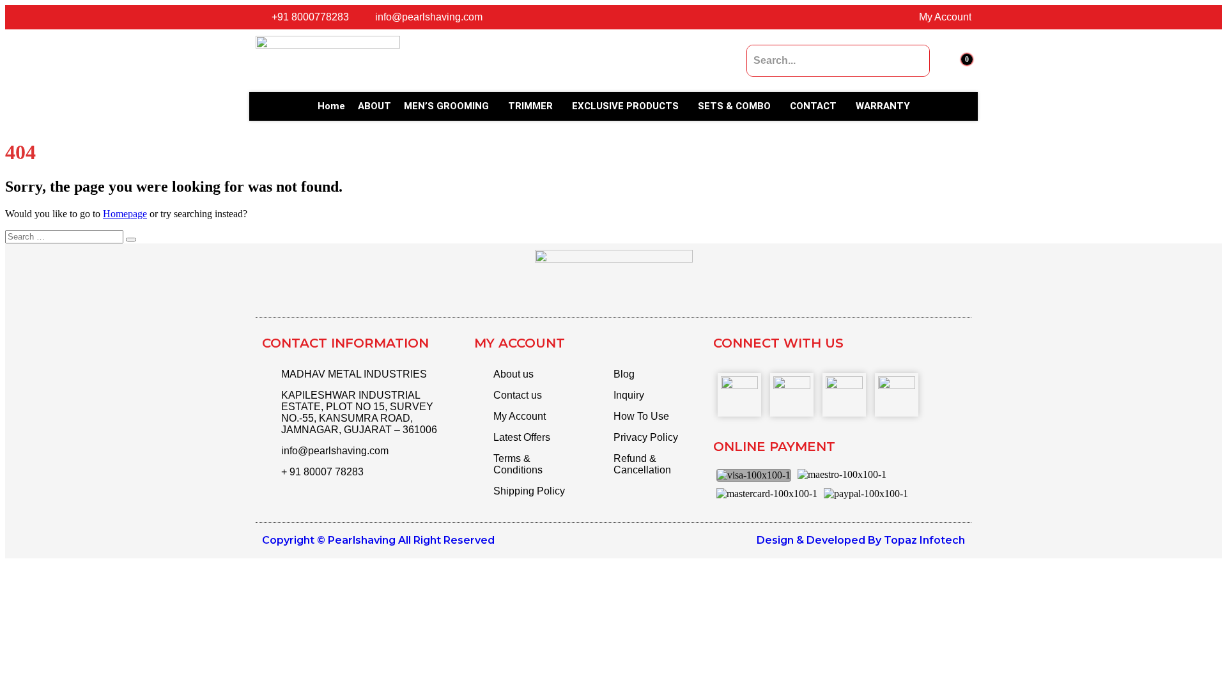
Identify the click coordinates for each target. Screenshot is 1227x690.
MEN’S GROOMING (446, 106)
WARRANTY (883, 106)
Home (331, 106)
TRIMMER (530, 106)
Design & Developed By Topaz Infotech (861, 540)
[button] (449, 106)
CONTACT (813, 106)
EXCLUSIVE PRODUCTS (625, 106)
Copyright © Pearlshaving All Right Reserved (378, 540)
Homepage (125, 213)
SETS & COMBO (734, 106)
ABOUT (374, 106)
